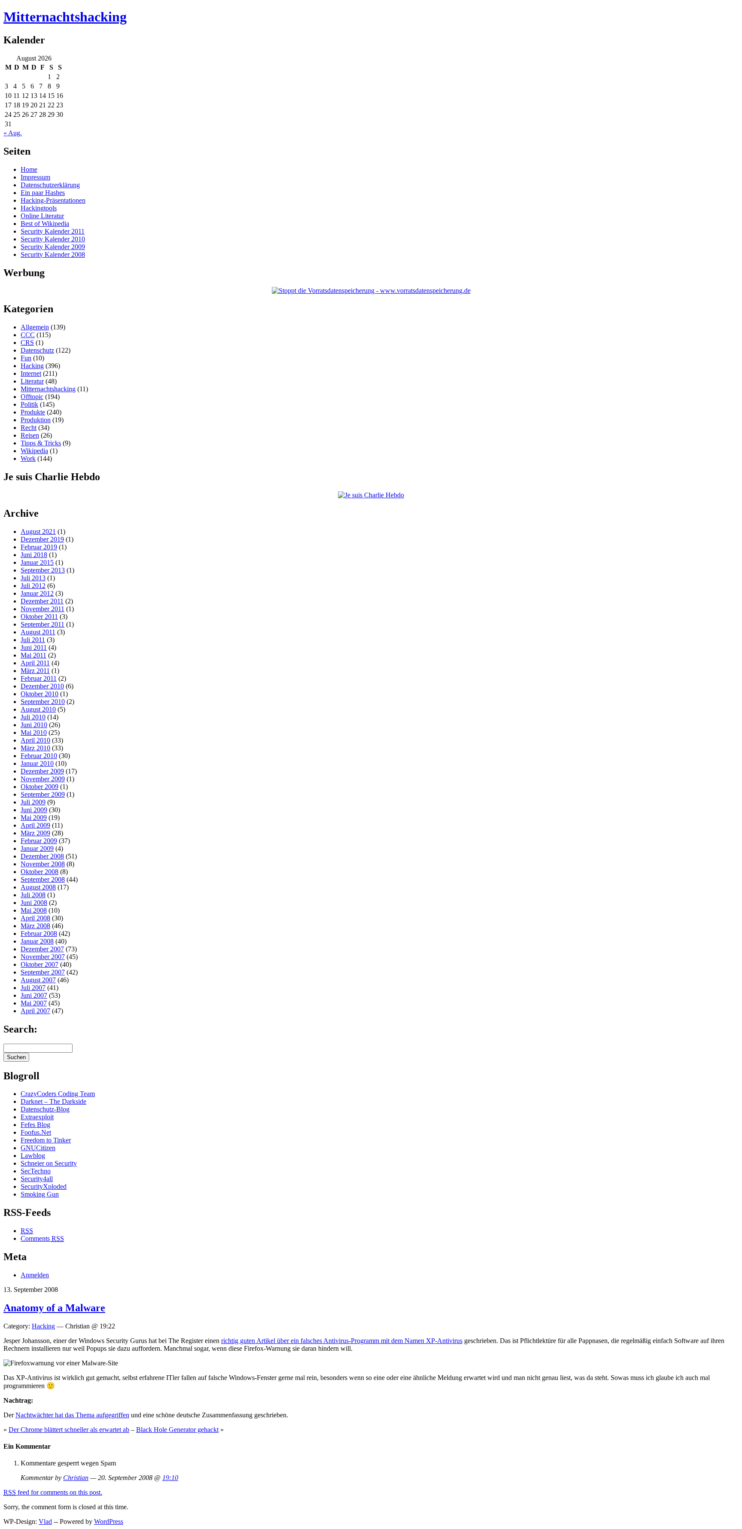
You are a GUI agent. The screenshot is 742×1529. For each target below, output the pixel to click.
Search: (20, 1029)
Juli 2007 (33, 987)
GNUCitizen (38, 1147)
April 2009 (35, 825)
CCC (28, 334)
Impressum (35, 177)
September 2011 (42, 624)
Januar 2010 (37, 763)
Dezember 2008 (42, 856)
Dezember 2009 (42, 771)
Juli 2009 (33, 802)
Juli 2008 (33, 895)
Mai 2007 (34, 1003)
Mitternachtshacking (65, 16)
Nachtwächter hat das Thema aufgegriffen (72, 1415)
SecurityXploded (44, 1186)
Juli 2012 (33, 585)
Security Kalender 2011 (53, 231)
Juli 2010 (33, 717)
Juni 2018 (34, 554)
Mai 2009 (34, 817)
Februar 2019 (39, 547)
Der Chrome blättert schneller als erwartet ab (69, 1429)
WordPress (108, 1521)
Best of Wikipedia (45, 223)
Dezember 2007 (42, 949)
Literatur (32, 381)
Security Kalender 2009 (53, 246)
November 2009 (43, 779)
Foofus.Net (36, 1132)
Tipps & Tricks (41, 443)
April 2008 (35, 918)
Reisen (30, 435)
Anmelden (35, 1275)
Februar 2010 (39, 755)
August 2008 (38, 887)
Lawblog (33, 1155)
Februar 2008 (39, 933)
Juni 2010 (34, 724)
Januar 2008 (37, 941)
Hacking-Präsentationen (53, 200)
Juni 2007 (34, 995)
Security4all (37, 1178)
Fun (26, 358)
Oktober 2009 (39, 786)
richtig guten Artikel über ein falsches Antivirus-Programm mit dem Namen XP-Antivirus (341, 1340)
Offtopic (32, 396)
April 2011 (35, 663)
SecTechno (36, 1171)
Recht (28, 427)
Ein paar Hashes (43, 192)
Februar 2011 (39, 678)
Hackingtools (39, 208)
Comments (42, 1238)
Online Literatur (42, 215)
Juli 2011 (33, 639)
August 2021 (38, 531)
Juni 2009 (34, 809)
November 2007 (43, 956)
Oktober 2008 (39, 871)
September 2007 (43, 972)
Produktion (36, 419)
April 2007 (35, 1010)
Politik (29, 404)
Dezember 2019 (42, 539)
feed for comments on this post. (52, 1492)
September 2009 (43, 794)
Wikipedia (34, 450)
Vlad (45, 1521)
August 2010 (38, 709)
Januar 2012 (37, 593)
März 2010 (35, 748)
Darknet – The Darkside (53, 1101)
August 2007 (38, 980)
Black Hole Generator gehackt (177, 1429)
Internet (31, 373)
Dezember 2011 (42, 601)
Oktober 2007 (39, 964)
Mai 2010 (34, 732)
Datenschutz (37, 350)
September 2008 (43, 879)
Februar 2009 (39, 840)
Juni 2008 (34, 902)
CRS (27, 342)
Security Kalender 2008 (53, 254)
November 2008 (43, 864)
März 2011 (35, 670)
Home (29, 169)
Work (28, 458)
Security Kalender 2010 (53, 239)
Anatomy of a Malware (54, 1307)
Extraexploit (37, 1117)
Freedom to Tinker (46, 1140)
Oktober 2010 (39, 693)
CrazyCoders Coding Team (58, 1093)
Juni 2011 (34, 647)
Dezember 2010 (42, 686)
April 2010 (35, 740)
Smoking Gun (40, 1194)
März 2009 (35, 833)
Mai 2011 (33, 655)
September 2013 (43, 570)
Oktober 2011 (39, 616)
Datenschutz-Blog (45, 1109)
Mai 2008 (34, 910)
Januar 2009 (37, 848)
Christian (75, 1477)
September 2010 (43, 701)
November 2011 (42, 608)
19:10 (170, 1477)
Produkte (33, 412)
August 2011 (38, 632)
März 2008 (35, 925)
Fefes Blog (35, 1124)
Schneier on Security (49, 1163)
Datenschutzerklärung (50, 185)
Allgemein (35, 327)
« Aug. (12, 133)
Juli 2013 (33, 578)
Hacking (32, 365)
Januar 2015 (37, 562)
